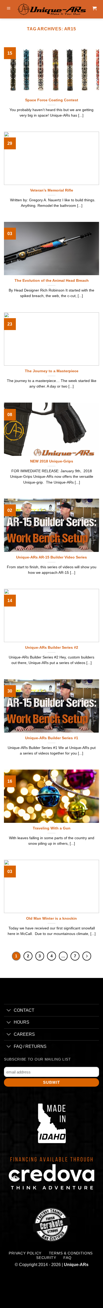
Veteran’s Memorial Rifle (51, 190)
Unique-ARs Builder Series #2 (51, 648)
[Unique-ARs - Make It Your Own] (51, 9)
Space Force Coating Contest (51, 100)
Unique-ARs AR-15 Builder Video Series (51, 557)
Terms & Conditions (71, 1253)
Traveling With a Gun (52, 828)
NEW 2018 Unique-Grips (51, 461)
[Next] (86, 956)
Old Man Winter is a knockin (51, 918)
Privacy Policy (25, 1253)
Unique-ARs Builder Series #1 (51, 738)
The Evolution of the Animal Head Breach (52, 281)
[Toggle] (8, 1011)
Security (46, 1258)
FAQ (67, 1258)
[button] (8, 9)
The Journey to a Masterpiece (51, 371)
